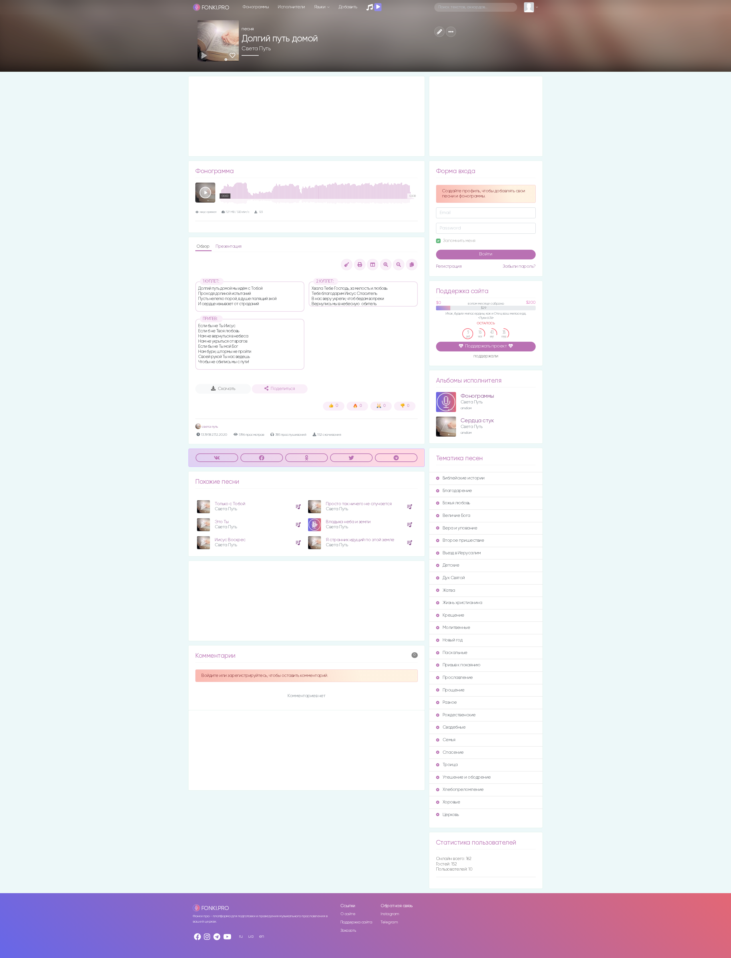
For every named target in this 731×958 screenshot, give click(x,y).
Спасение (453, 752)
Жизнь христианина (462, 603)
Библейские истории (464, 478)
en (261, 936)
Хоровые (451, 802)
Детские (451, 565)
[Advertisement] (306, 116)
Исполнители (291, 7)
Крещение (453, 615)
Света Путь (256, 48)
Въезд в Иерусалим (462, 553)
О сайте (348, 914)
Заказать (348, 931)
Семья (449, 740)
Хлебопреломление (463, 789)
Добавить (348, 7)
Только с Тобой (230, 504)
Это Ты (221, 522)
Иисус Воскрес (230, 540)
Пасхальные (455, 653)
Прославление (458, 677)
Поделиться (283, 389)
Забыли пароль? (519, 266)
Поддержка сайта (356, 922)
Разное (450, 702)
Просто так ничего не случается (358, 504)
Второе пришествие (463, 540)
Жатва (449, 590)
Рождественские (459, 715)
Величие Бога (456, 515)
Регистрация (449, 266)
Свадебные (454, 727)
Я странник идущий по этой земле (360, 540)
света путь (209, 427)
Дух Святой (454, 578)
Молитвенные (456, 627)
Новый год (453, 640)
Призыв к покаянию (462, 665)
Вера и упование (460, 528)
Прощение (454, 690)
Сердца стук (477, 421)
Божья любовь (456, 503)
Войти (485, 254)
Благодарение (457, 491)
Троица (450, 765)
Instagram (390, 914)
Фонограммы (256, 7)
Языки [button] (320, 7)
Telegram (389, 922)
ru (241, 936)
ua (250, 936)
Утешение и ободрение (467, 777)
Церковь (451, 815)
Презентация (229, 246)
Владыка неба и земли (348, 522)
